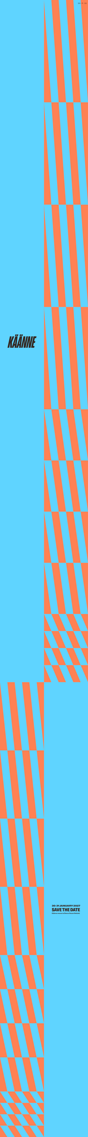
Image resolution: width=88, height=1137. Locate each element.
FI (82, 3)
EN (79, 3)
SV (85, 3)
